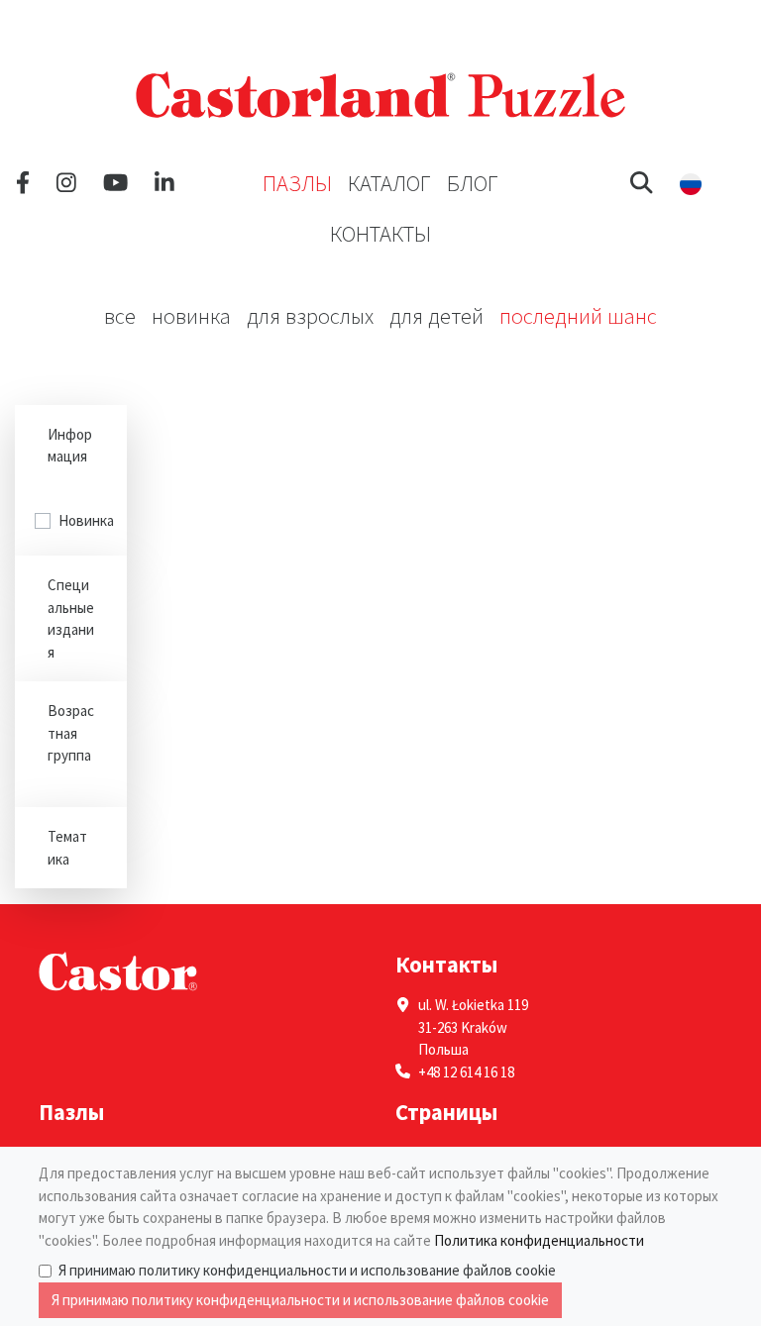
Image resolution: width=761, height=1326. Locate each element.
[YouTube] (115, 183)
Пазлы (297, 183)
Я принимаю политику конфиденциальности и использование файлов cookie (307, 1270)
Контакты (380, 234)
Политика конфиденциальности (539, 1240)
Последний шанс (578, 316)
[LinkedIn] (164, 183)
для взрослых (310, 316)
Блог (472, 183)
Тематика (67, 847)
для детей (436, 316)
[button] (641, 183)
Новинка (191, 316)
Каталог (389, 183)
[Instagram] (66, 183)
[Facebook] (23, 183)
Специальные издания (71, 618)
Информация (70, 445)
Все (120, 316)
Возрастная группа (71, 733)
